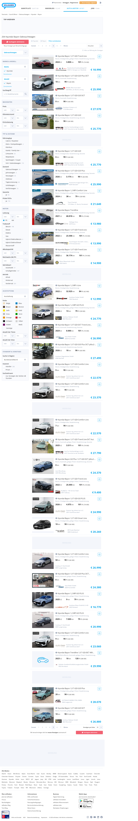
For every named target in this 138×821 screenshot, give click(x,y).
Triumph (16, 788)
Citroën (24, 776)
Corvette (30, 776)
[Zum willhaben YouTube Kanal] (94, 817)
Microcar (61, 782)
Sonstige (46, 788)
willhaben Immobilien (59, 800)
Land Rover (75, 779)
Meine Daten (31, 808)
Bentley (49, 774)
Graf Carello (87, 776)
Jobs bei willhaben (7, 797)
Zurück (33, 46)
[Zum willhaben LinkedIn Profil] (98, 817)
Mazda (26, 782)
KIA (46, 779)
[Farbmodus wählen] (100, 3)
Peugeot (97, 782)
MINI (66, 782)
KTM (50, 779)
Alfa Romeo (16, 774)
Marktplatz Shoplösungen (60, 808)
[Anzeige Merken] (99, 56)
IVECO (27, 779)
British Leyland (62, 774)
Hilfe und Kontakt (32, 797)
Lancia (69, 779)
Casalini (82, 774)
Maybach (19, 782)
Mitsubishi (73, 782)
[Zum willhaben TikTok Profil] (91, 817)
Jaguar (37, 779)
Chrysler (17, 776)
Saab (40, 785)
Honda (95, 776)
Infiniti (17, 779)
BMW (54, 774)
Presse (4, 800)
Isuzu (22, 779)
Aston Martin (31, 774)
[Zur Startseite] (9, 6)
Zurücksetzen (8, 74)
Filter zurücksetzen (55, 41)
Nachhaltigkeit (6, 802)
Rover (35, 785)
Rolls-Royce (28, 785)
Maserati (12, 782)
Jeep (42, 779)
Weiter (66, 46)
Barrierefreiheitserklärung (35, 805)
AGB (24, 817)
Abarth (4, 774)
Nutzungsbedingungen (34, 802)
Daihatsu (48, 776)
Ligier (87, 779)
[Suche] (26, 94)
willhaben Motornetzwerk (60, 802)
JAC (32, 779)
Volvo (22, 788)
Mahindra (5, 782)
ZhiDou (40, 788)
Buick (70, 774)
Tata (86, 785)
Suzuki (75, 785)
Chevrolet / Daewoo (8, 776)
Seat (45, 785)
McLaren (32, 782)
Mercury (50, 782)
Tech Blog (5, 808)
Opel (91, 782)
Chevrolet (97, 774)
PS (6, 220)
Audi (38, 774)
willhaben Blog (6, 805)
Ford (81, 776)
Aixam (9, 774)
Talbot (81, 785)
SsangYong (62, 785)
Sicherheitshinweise (33, 800)
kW (13, 220)
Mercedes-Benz (41, 782)
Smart (55, 785)
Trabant (10, 788)
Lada (54, 779)
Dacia (42, 776)
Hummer (4, 779)
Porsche (10, 785)
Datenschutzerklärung (34, 811)
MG (55, 782)
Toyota (4, 788)
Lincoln (93, 779)
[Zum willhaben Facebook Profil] (101, 817)
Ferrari (72, 776)
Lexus (82, 779)
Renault (21, 785)
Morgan (80, 782)
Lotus (98, 779)
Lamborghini (61, 779)
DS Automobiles (63, 776)
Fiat (77, 776)
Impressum (44, 817)
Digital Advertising (58, 797)
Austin (43, 774)
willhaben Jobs (57, 805)
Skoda (50, 785)
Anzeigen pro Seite (89, 727)
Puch (15, 785)
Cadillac (75, 774)
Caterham (89, 774)
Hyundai (11, 779)
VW (27, 788)
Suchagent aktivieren (90, 732)
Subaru (69, 785)
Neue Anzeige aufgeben (89, 2)
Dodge (55, 776)
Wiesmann (32, 788)
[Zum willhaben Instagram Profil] (87, 817)
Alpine (23, 774)
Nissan (86, 782)
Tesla (90, 785)
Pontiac (4, 785)
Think (95, 785)
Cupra (37, 776)
